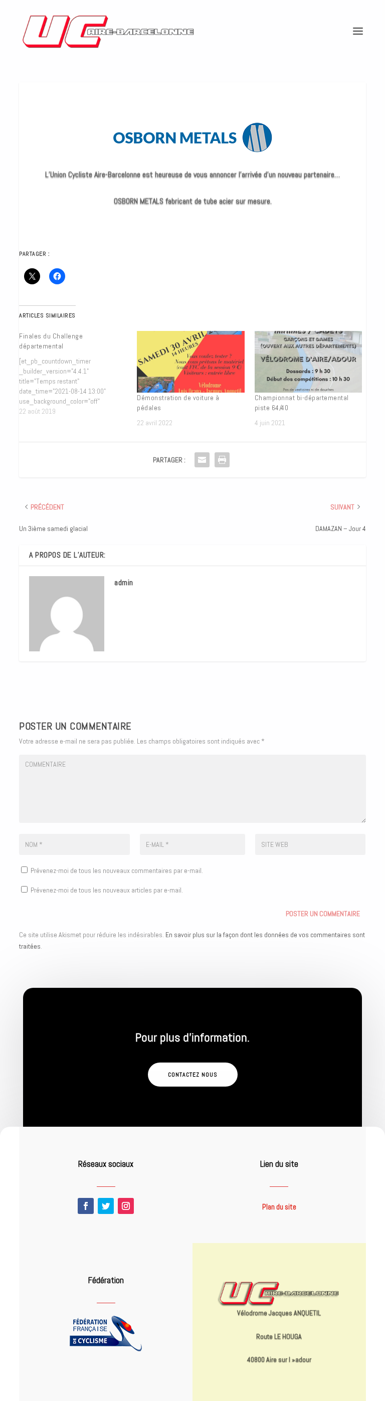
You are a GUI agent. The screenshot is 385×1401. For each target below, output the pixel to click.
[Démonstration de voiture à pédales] (191, 362)
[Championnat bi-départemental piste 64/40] (308, 362)
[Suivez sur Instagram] (126, 1206)
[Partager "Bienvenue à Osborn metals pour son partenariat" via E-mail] (202, 460)
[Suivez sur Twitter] (106, 1206)
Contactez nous (193, 1075)
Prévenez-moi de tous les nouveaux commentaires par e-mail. (117, 870)
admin (123, 582)
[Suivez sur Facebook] (86, 1206)
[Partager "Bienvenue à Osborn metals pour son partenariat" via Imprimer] (222, 460)
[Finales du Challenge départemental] (78, 373)
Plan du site (279, 1206)
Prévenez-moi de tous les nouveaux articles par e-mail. (107, 890)
